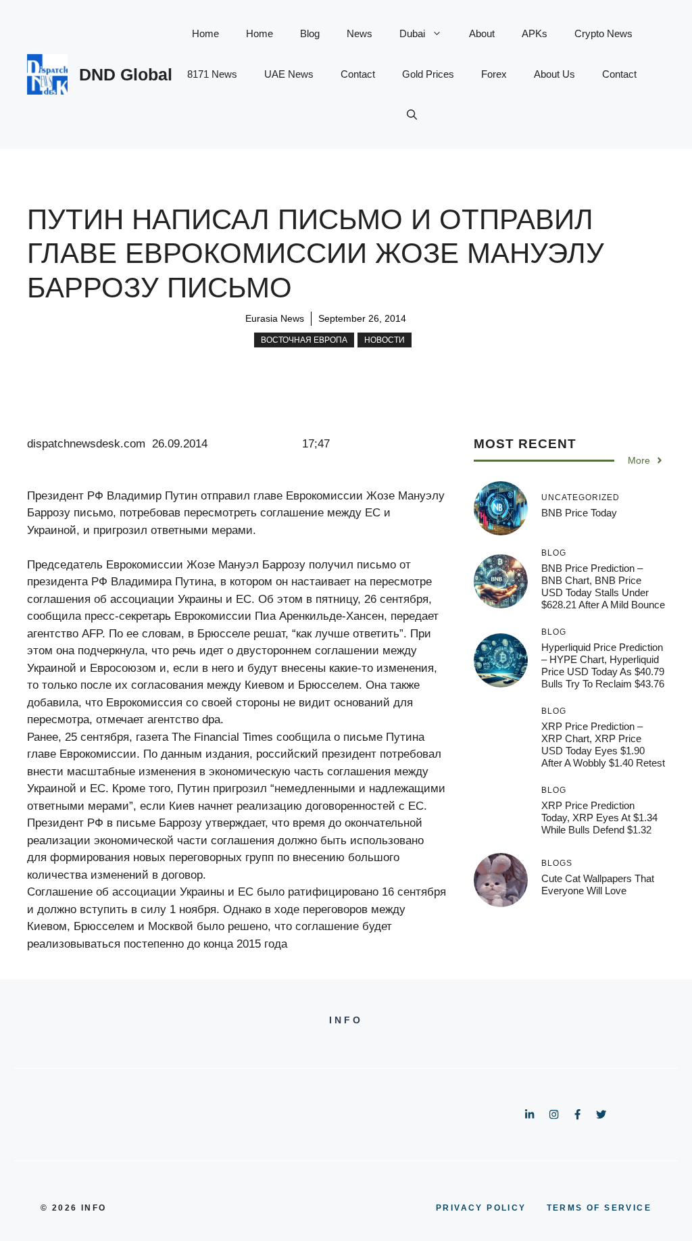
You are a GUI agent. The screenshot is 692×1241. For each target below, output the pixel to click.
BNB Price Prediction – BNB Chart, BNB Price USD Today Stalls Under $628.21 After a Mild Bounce (603, 586)
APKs (534, 33)
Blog (310, 33)
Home (205, 33)
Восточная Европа (304, 340)
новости (384, 340)
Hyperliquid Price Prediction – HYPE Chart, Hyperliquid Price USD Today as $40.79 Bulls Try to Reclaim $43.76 (602, 665)
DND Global (125, 74)
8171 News (212, 74)
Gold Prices (428, 74)
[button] (411, 115)
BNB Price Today (579, 512)
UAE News (289, 74)
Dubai (412, 33)
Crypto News (603, 33)
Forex (494, 74)
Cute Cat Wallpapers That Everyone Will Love (597, 884)
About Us (554, 74)
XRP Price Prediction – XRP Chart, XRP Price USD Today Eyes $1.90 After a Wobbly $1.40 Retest (603, 745)
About (482, 33)
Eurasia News (274, 318)
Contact (358, 74)
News (359, 33)
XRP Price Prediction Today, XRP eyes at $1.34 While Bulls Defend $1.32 (599, 817)
